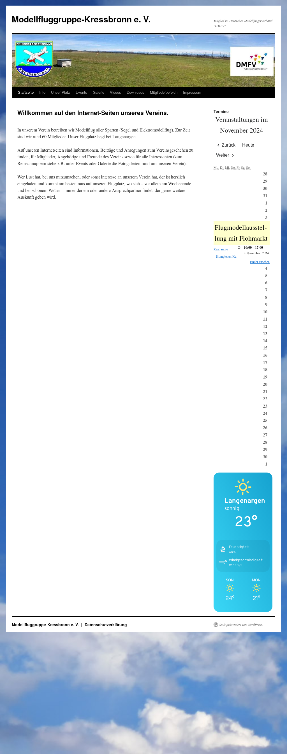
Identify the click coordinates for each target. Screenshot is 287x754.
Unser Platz (60, 92)
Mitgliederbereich (163, 92)
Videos (115, 92)
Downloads (135, 92)
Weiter (222, 155)
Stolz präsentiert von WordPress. (241, 624)
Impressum (192, 92)
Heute (248, 145)
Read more (221, 249)
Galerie (98, 92)
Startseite (26, 92)
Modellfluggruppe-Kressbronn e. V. (81, 19)
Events (81, 92)
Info (42, 92)
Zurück (228, 145)
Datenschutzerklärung (106, 624)
